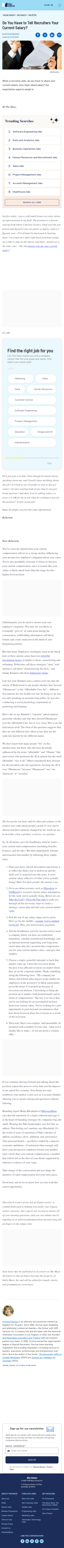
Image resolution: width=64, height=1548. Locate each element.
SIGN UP (32, 1460)
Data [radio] (16, 389)
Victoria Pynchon (12, 34)
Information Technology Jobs (31, 1520)
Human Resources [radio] (41, 389)
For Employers (48, 1498)
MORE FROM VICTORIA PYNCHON (19, 1365)
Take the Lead (16, 899)
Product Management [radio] (24, 421)
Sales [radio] (43, 378)
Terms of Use (6, 1519)
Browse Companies (9, 1511)
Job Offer (32, 14)
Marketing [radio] (18, 378)
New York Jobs (28, 1498)
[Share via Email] (59, 35)
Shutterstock (54, 72)
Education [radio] (18, 431)
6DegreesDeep (49, 1111)
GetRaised (14, 892)
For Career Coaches (50, 1509)
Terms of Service (39, 1467)
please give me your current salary (29, 248)
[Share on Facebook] (37, 35)
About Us (5, 1498)
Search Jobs (6, 1507)
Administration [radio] (21, 442)
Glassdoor (49, 888)
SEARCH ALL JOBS (32, 202)
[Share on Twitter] (45, 35)
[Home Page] (10, 5)
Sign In (48, 5)
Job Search (21, 14)
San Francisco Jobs (30, 1502)
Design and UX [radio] (43, 431)
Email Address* (16, 1446)
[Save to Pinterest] (56, 46)
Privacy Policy (7, 1524)
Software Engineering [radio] (24, 410)
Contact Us (5, 1528)
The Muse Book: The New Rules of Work (50, 1503)
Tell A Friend (47, 1513)
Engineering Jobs (29, 1511)
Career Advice (9, 14)
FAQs (3, 1502)
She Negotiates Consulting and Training (21, 1338)
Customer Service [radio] (22, 399)
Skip (49, 463)
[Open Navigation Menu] (60, 5)
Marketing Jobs (28, 1515)
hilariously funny (39, 673)
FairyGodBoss (7, 1532)
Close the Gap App (36, 899)
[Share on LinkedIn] (52, 35)
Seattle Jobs (27, 1507)
